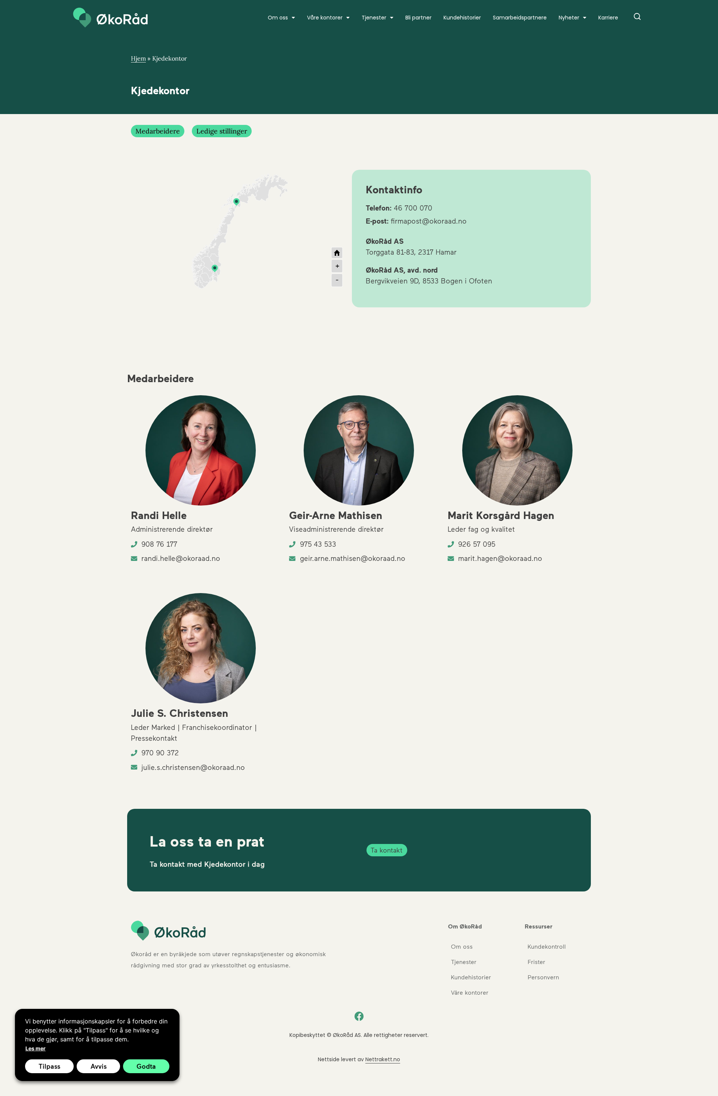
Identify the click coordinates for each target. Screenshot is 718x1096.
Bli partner (418, 17)
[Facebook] (359, 1016)
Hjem (138, 58)
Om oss (462, 946)
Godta (146, 1066)
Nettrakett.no (382, 1059)
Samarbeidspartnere (520, 17)
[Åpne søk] (637, 18)
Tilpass (49, 1066)
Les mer (35, 1048)
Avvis (98, 1066)
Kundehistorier (462, 17)
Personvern (543, 976)
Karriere (608, 17)
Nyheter (569, 17)
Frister (536, 961)
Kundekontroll (547, 946)
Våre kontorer (325, 17)
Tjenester (374, 17)
